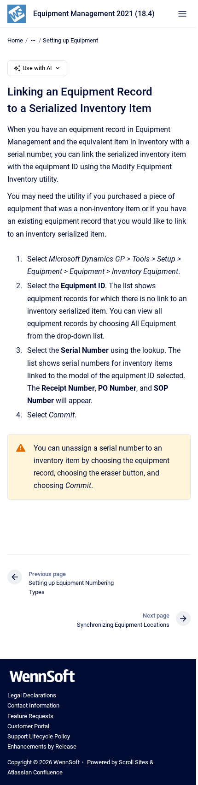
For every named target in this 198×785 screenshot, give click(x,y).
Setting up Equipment (70, 40)
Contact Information (33, 705)
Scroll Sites (133, 762)
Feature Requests (30, 716)
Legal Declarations (31, 695)
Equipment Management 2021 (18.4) (94, 13)
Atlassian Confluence (35, 772)
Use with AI (37, 68)
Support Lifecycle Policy (38, 736)
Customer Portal (28, 726)
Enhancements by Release (41, 746)
